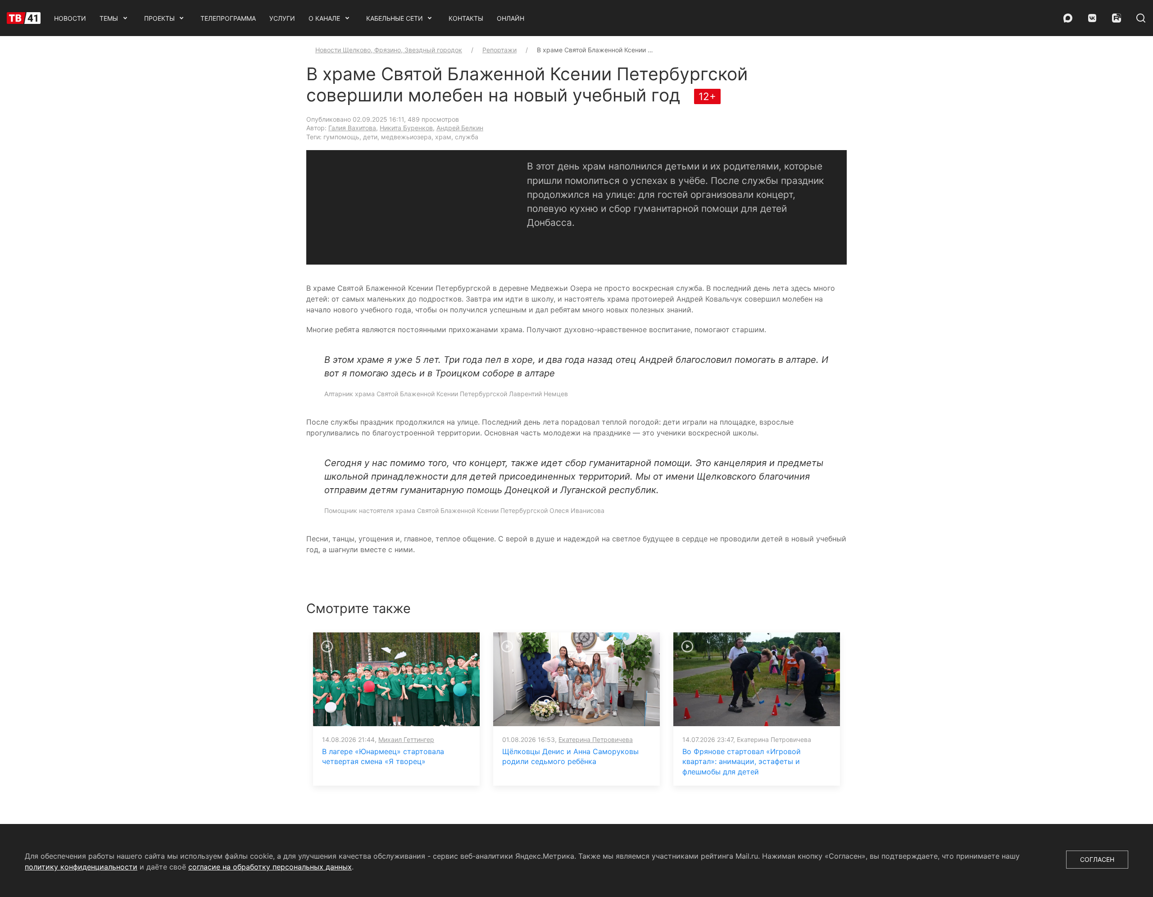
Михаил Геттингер (406, 739)
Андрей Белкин (459, 128)
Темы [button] (109, 18)
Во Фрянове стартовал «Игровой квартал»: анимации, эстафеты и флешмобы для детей (741, 761)
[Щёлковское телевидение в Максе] (1067, 18)
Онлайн (510, 18)
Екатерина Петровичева (595, 739)
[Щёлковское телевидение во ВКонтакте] (1092, 18)
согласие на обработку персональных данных (270, 866)
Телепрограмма (228, 18)
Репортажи (499, 50)
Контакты (466, 18)
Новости (70, 18)
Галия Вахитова (352, 128)
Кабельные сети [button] (394, 18)
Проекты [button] (159, 18)
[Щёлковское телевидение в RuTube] (1116, 18)
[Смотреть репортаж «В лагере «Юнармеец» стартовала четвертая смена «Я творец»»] (396, 678)
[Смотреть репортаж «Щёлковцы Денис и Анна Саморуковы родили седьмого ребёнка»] (576, 678)
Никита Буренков (406, 128)
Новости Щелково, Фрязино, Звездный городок (388, 50)
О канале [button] (324, 18)
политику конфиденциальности (81, 866)
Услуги (282, 18)
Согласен (1097, 859)
